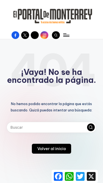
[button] (91, 127)
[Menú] (66, 34)
